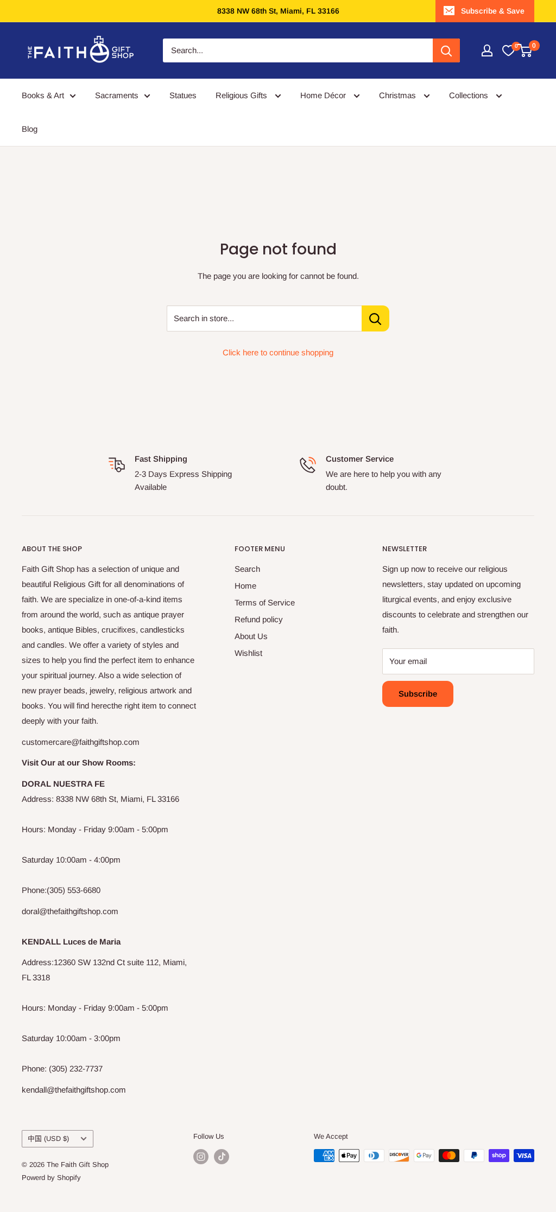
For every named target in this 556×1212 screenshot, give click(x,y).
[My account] (487, 50)
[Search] (446, 50)
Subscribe (418, 693)
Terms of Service (265, 602)
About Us (251, 636)
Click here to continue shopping (278, 352)
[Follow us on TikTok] (221, 1156)
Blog (29, 128)
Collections (469, 95)
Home (245, 585)
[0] (508, 50)
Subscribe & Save (493, 11)
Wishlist (248, 653)
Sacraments (116, 95)
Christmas (398, 95)
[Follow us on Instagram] (200, 1156)
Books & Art (43, 95)
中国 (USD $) (48, 1138)
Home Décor (324, 95)
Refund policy (259, 619)
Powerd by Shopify (51, 1177)
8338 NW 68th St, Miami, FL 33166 (278, 11)
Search (247, 568)
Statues (183, 95)
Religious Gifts (242, 95)
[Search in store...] (375, 318)
